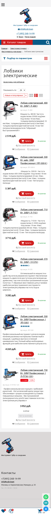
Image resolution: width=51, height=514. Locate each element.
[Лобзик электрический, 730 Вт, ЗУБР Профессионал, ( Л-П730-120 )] (10, 375)
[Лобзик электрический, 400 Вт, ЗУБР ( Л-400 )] (10, 111)
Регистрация (30, 37)
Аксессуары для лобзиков (13, 82)
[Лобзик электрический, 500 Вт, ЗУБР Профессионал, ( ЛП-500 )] (10, 323)
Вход (21, 37)
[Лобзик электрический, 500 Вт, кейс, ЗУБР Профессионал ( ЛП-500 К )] (10, 163)
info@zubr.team (26, 29)
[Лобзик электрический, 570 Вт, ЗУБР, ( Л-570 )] (10, 266)
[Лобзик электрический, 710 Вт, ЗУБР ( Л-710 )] (10, 216)
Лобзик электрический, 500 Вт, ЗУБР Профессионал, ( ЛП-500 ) (33, 319)
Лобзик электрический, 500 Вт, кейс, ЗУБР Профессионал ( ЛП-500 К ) (33, 160)
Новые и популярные (14, 95)
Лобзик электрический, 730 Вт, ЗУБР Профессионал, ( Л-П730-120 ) (33, 373)
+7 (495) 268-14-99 (25, 33)
